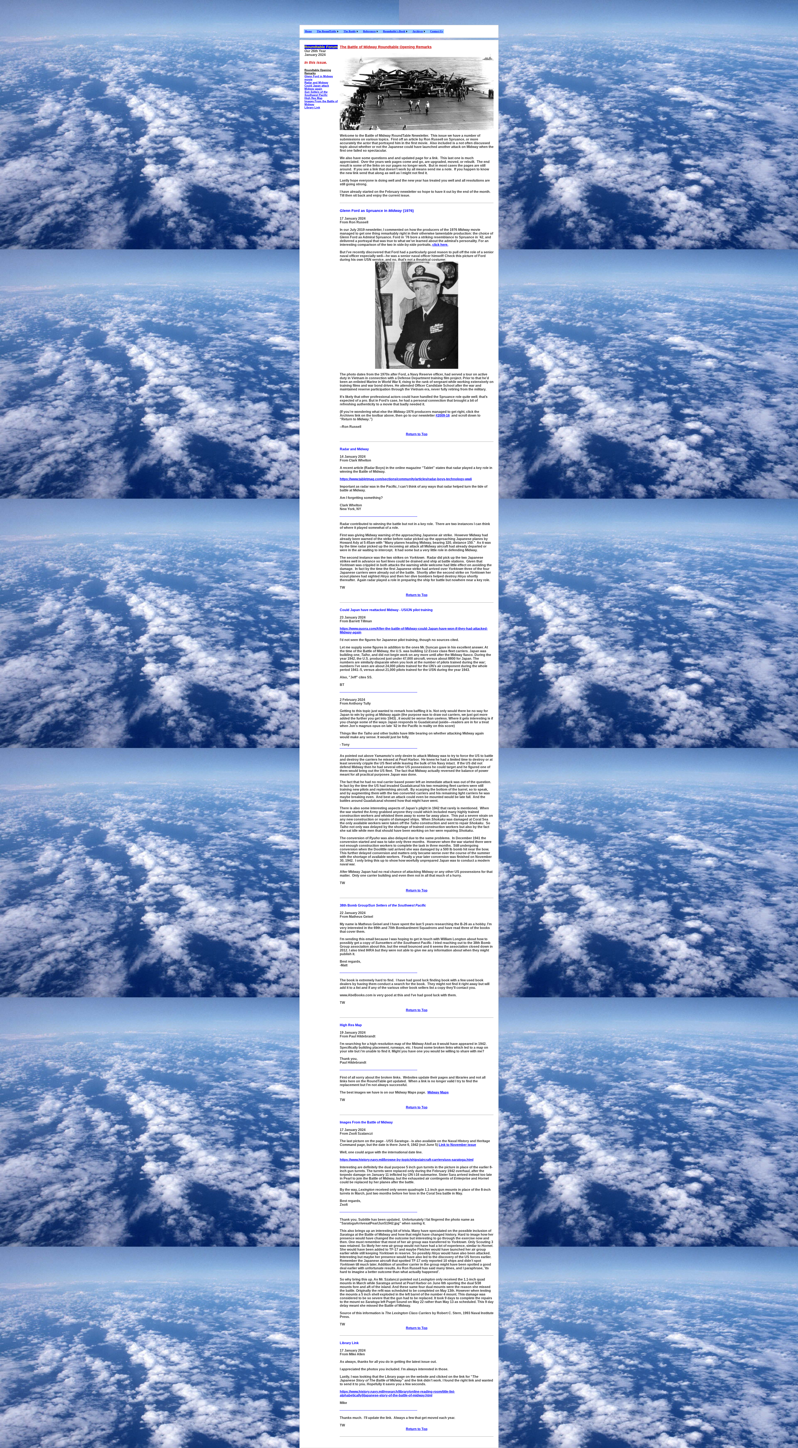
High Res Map (313, 98)
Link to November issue (457, 1145)
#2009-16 (443, 415)
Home (308, 31)
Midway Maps (438, 1092)
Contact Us (436, 31)
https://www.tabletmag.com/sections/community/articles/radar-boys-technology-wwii (406, 479)
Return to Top (416, 434)
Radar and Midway (316, 82)
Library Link (312, 107)
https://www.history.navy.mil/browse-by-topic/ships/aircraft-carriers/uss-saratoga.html (406, 1159)
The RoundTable (326, 31)
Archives (418, 31)
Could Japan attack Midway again (316, 87)
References (369, 31)
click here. (440, 244)
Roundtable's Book (394, 31)
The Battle (350, 31)
